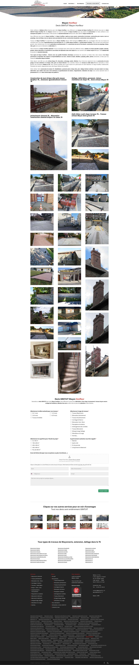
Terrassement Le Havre (71, 624)
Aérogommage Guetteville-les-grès (98, 645)
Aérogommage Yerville (94, 650)
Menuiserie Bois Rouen (73, 619)
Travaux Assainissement (78, 417)
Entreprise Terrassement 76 (96, 629)
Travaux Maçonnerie (77, 413)
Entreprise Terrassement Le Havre (71, 631)
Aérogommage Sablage (78, 431)
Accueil (65, 3)
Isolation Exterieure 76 (81, 635)
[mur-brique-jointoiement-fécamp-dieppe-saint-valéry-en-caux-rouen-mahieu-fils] (69, 210)
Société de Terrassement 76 (36, 624)
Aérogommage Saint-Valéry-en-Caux (84, 648)
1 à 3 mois (54, 413)
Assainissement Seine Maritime (82, 655)
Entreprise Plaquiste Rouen (67, 629)
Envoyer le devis (103, 491)
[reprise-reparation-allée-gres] (42, 265)
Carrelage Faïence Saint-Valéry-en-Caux (39, 657)
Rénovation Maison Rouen (71, 623)
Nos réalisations (80, 3)
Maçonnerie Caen (89, 550)
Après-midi (75, 443)
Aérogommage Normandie (96, 647)
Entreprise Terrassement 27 (82, 629)
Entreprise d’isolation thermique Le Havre (83, 626)
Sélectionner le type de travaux (79, 411)
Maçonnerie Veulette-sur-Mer (65, 557)
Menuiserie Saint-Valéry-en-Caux (71, 621)
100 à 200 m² (35, 443)
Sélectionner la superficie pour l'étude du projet (44, 439)
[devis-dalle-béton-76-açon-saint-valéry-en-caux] (69, 334)
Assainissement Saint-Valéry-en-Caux (64, 655)
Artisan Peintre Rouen (73, 654)
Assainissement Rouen (50, 655)
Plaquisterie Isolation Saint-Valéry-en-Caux (53, 623)
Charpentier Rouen (69, 657)
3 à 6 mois (35, 415)
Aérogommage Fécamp (84, 645)
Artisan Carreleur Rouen (82, 652)
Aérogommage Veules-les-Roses (64, 650)
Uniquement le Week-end (79, 447)
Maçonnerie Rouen (62, 562)
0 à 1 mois (35, 413)
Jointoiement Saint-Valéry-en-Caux (76, 636)
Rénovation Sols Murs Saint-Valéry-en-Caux (88, 623)
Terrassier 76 (60, 626)
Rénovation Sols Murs (59, 589)
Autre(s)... (74, 435)
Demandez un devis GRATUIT (93, 3)
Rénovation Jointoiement (79, 415)
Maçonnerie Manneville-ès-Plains (38, 560)
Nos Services (71, 3)
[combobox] (31, 474)
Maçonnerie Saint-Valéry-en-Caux (38, 553)
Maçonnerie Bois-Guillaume (92, 553)
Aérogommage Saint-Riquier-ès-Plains (65, 648)
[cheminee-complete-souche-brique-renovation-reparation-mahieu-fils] (97, 376)
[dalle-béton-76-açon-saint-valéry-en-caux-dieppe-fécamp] (69, 319)
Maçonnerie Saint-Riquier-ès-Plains (39, 555)
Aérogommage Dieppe (35, 645)
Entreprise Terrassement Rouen (57, 633)
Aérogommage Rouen (50, 648)
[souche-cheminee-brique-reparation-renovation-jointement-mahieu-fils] (48, 169)
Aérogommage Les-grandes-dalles (50, 647)
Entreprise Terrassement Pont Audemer (39, 633)
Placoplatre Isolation (59, 591)
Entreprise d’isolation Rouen (53, 659)
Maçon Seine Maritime (43, 638)
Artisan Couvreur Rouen (95, 652)
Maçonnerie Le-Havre (35, 641)
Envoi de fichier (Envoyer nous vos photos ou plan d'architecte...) (49, 453)
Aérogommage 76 (67, 643)
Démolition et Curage (78, 433)
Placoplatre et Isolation (78, 424)
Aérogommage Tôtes (50, 650)
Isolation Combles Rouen (68, 635)
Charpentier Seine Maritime (81, 657)
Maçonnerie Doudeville (63, 548)
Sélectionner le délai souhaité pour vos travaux (44, 411)
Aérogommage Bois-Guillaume (79, 643)
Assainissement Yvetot (96, 655)
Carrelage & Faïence (77, 420)
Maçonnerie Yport (62, 555)
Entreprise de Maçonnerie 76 (37, 628)
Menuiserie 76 (33, 619)
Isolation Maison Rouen (93, 635)
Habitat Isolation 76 (35, 635)
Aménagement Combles (60, 593)
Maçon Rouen (33, 638)
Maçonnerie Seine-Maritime (92, 557)
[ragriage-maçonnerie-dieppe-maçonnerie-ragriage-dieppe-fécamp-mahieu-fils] (90, 169)
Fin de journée (76, 445)
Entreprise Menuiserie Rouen (53, 629)
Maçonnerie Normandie (91, 555)
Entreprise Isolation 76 (99, 628)
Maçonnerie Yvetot (62, 550)
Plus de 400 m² (36, 450)
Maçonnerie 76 (89, 558)
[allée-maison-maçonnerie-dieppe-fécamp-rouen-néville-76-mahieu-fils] (42, 245)
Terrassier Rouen (68, 626)
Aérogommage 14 (47, 643)
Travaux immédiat (37, 417)
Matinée (74, 441)
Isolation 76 (44, 635)
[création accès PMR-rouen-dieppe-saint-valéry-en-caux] (42, 210)
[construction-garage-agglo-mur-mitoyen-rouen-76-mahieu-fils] (90, 110)
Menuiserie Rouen (58, 621)
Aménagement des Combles (80, 426)
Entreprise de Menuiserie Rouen (84, 628)
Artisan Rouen (83, 654)
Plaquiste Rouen (98, 621)
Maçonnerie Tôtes (62, 553)
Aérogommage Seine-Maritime (37, 650)
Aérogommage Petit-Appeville (37, 648)
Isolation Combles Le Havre (55, 635)
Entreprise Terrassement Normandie (89, 631)
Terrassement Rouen (96, 624)
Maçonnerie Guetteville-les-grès (38, 557)
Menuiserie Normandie (47, 621)
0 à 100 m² (35, 441)
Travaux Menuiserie (77, 429)
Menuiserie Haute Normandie (97, 619)
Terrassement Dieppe (59, 624)
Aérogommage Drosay (61, 645)
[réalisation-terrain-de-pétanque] (42, 284)
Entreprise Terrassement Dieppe (55, 631)
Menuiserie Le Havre (35, 621)
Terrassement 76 (48, 624)
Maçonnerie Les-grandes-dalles (65, 558)
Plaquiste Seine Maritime (36, 623)
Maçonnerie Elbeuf (90, 551)
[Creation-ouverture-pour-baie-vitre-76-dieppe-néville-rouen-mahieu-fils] (42, 378)
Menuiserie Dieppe (84, 619)
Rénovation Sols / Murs (78, 422)
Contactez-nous (105, 3)
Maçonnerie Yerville (63, 551)
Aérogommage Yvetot (46, 652)
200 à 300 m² (35, 445)
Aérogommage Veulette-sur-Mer (80, 650)
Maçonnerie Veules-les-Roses (37, 562)
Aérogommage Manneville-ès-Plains (68, 647)
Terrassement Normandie (84, 624)
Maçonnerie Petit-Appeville (64, 560)
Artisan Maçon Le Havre (35, 654)
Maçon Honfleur (89, 636)
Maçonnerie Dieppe (35, 548)
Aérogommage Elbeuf (72, 645)
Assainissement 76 (92, 654)
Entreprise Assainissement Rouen (37, 659)
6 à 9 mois (54, 415)
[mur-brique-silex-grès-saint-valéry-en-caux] (42, 304)
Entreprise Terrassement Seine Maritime (75, 633)
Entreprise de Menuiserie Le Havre (68, 628)
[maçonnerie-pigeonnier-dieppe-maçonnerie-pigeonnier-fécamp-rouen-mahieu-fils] (42, 323)
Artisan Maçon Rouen (48, 654)
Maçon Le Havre (98, 636)
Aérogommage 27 (57, 643)
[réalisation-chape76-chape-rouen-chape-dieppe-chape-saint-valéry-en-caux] (42, 230)
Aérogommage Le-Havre (35, 647)
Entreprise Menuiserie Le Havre (37, 629)
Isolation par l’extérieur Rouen (37, 636)
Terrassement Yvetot (50, 626)
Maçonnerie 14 (89, 562)
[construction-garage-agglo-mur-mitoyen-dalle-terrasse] (97, 244)
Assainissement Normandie (36, 655)
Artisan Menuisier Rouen (60, 654)
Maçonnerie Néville (35, 550)
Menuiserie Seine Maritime (86, 621)
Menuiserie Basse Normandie (59, 619)
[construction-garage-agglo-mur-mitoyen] (97, 191)
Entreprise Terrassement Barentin (38, 631)
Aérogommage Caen (92, 643)
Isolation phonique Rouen (52, 636)
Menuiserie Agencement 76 (45, 619)
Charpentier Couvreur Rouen (56, 657)
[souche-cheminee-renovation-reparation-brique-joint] (97, 310)
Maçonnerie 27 (89, 560)
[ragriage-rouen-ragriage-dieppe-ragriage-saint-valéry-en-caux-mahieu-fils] (90, 146)
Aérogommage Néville (83, 647)
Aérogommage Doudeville (48, 645)
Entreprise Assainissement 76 (96, 657)
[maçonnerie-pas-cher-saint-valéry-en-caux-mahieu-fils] (69, 349)
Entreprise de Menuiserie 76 (51, 628)
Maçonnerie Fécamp (35, 551)
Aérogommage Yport (35, 652)
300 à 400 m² (35, 447)
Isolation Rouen (63, 636)
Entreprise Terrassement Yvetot (93, 633)
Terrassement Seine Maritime (37, 626)
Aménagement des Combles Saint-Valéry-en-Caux (64, 652)
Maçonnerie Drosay (35, 558)
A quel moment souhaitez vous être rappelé (83, 439)
